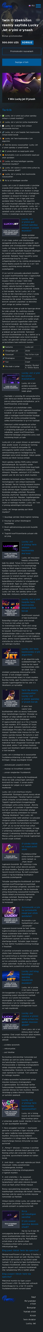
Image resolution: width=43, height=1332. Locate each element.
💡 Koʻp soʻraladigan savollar (15, 180)
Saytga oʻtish (21, 62)
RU (33, 6)
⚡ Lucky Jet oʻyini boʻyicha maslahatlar (20, 122)
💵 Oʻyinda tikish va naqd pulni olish (18, 151)
